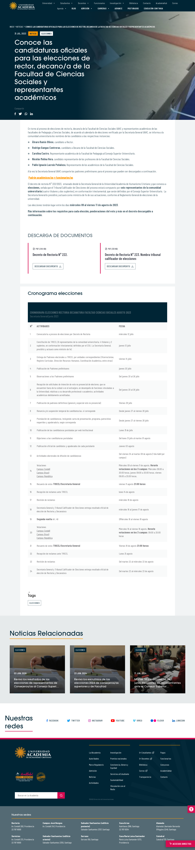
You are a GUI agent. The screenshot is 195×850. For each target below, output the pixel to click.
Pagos (162, 752)
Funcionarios (99, 3)
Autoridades (94, 758)
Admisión (85, 8)
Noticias (19, 26)
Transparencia (145, 776)
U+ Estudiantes (145, 752)
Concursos (164, 764)
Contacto (147, 3)
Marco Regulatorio (96, 764)
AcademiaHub (161, 3)
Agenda (60, 8)
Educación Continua (153, 8)
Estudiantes (65, 3)
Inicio (12, 26)
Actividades (94, 782)
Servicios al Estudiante (119, 774)
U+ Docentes (144, 758)
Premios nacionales (118, 758)
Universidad (47, 3)
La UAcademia (94, 752)
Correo (175, 3)
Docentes (82, 3)
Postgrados (133, 8)
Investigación (115, 3)
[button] (191, 809)
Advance (118, 8)
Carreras (102, 8)
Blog (74, 8)
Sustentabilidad (116, 780)
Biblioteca (133, 3)
